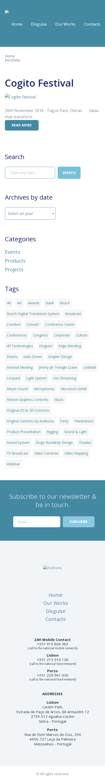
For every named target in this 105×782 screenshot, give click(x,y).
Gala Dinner (32, 356)
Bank (50, 303)
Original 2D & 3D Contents (28, 410)
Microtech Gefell (74, 388)
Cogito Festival (39, 83)
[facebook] (8, 38)
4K (9, 303)
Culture (81, 335)
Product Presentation (24, 431)
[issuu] (18, 38)
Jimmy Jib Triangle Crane (58, 367)
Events (12, 252)
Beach (65, 303)
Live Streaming (64, 378)
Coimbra (13, 324)
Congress (40, 335)
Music (59, 399)
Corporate (62, 335)
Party (64, 421)
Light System (36, 378)
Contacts (92, 24)
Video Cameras (46, 453)
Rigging (52, 431)
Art (19, 303)
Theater (85, 442)
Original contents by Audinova (30, 421)
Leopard (13, 378)
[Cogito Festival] (20, 96)
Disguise (39, 24)
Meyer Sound (17, 388)
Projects (14, 269)
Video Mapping (76, 453)
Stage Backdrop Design (54, 442)
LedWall (89, 367)
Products (15, 261)
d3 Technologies (20, 346)
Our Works (65, 24)
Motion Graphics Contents (27, 399)
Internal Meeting (20, 367)
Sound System (18, 442)
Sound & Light (75, 431)
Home (16, 24)
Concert (32, 324)
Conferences (17, 335)
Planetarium (84, 421)
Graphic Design (60, 356)
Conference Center (60, 324)
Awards (34, 303)
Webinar (13, 464)
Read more (22, 125)
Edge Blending (70, 346)
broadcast (73, 313)
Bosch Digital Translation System (33, 313)
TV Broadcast (17, 453)
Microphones (44, 388)
